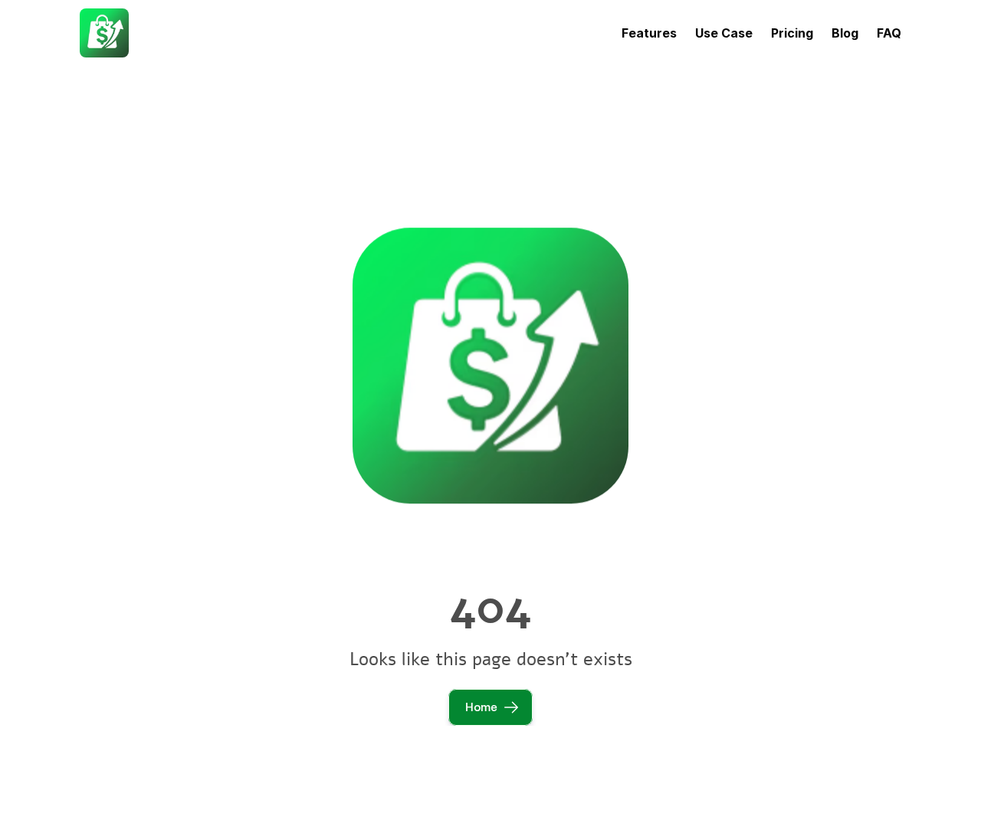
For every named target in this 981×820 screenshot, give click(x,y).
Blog (845, 33)
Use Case (724, 33)
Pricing (792, 33)
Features (649, 33)
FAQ (889, 33)
